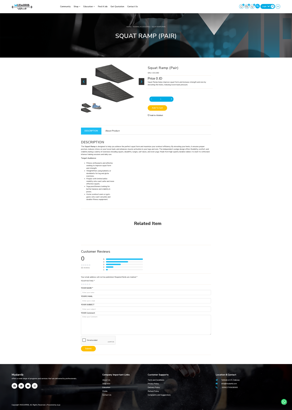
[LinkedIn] (21, 386)
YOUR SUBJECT (87, 304)
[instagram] (35, 386)
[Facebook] (14, 386)
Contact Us (132, 6)
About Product (112, 130)
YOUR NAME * (87, 288)
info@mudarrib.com (229, 383)
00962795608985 (230, 387)
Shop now (106, 383)
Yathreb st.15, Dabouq (230, 380)
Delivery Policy (154, 387)
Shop (76, 6)
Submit (88, 348)
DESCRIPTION (91, 130)
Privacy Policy (153, 383)
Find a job (102, 6)
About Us (106, 380)
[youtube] (28, 386)
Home (128, 27)
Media (104, 391)
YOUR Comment (88, 313)
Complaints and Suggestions (159, 395)
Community (65, 6)
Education (88, 6)
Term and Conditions (156, 380)
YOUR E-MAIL (87, 296)
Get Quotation (117, 6)
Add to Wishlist (156, 115)
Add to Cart (157, 108)
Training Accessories (141, 27)
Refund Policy (153, 391)
